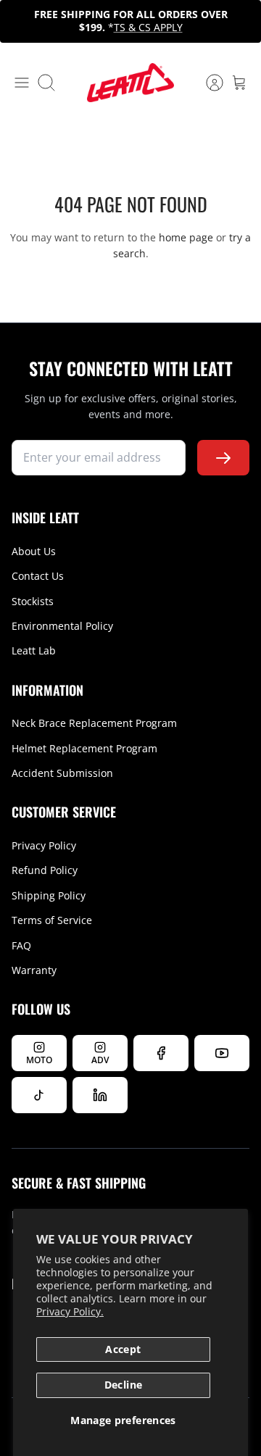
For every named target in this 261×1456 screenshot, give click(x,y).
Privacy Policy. (70, 1311)
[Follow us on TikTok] (39, 1095)
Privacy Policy (44, 845)
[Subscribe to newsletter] (223, 457)
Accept (123, 1349)
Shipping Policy (49, 895)
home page (186, 237)
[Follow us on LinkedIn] (100, 1095)
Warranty (34, 970)
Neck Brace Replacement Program (94, 723)
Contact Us (38, 576)
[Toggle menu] (22, 83)
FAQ (21, 945)
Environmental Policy (62, 626)
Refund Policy (45, 870)
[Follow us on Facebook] (160, 1053)
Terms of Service (52, 920)
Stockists (33, 601)
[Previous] (19, 21)
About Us (34, 551)
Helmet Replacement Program (84, 748)
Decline (123, 1384)
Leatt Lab (34, 650)
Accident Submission (62, 773)
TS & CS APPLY (148, 27)
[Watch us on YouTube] (221, 1053)
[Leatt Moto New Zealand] (130, 82)
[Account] (207, 83)
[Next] (242, 21)
